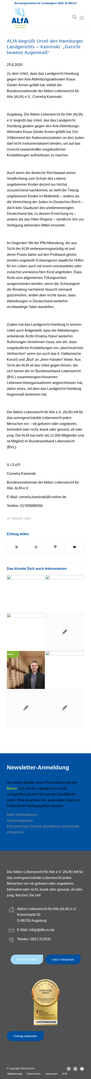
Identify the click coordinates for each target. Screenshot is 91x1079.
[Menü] (82, 18)
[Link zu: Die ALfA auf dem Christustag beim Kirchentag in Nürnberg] (26, 632)
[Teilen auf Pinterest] (55, 547)
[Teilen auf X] (16, 547)
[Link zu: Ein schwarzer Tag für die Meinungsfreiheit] (64, 632)
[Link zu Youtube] (82, 1069)
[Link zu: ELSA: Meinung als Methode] (64, 594)
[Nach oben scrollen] (74, 1062)
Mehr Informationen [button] (22, 815)
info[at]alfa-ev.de (42, 930)
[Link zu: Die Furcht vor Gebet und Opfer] (26, 594)
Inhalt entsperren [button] (20, 821)
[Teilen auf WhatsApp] (36, 547)
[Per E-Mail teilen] (74, 547)
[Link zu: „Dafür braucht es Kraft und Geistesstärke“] (26, 670)
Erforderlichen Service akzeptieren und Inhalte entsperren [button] (43, 829)
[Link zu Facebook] (68, 1069)
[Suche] (72, 18)
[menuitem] (72, 18)
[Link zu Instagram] (75, 1069)
